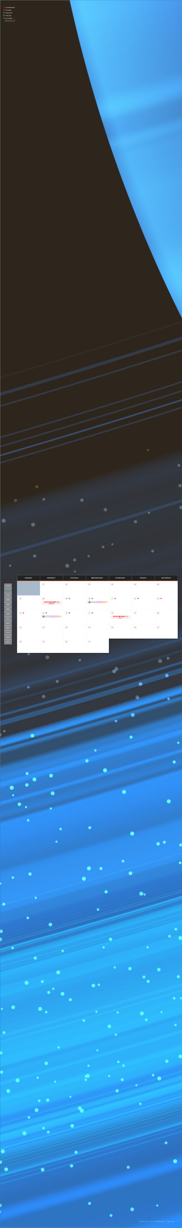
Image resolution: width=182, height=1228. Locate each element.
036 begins (51, 603)
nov (8, 637)
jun (8, 614)
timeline (170, 1221)
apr (8, 604)
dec (8, 642)
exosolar (143, 1221)
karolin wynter (53, 616)
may (8, 609)
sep (8, 628)
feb (8, 595)
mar (8, 600)
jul (8, 618)
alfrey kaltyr (98, 602)
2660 (8, 586)
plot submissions (157, 1221)
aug (8, 623)
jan (8, 590)
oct (8, 632)
